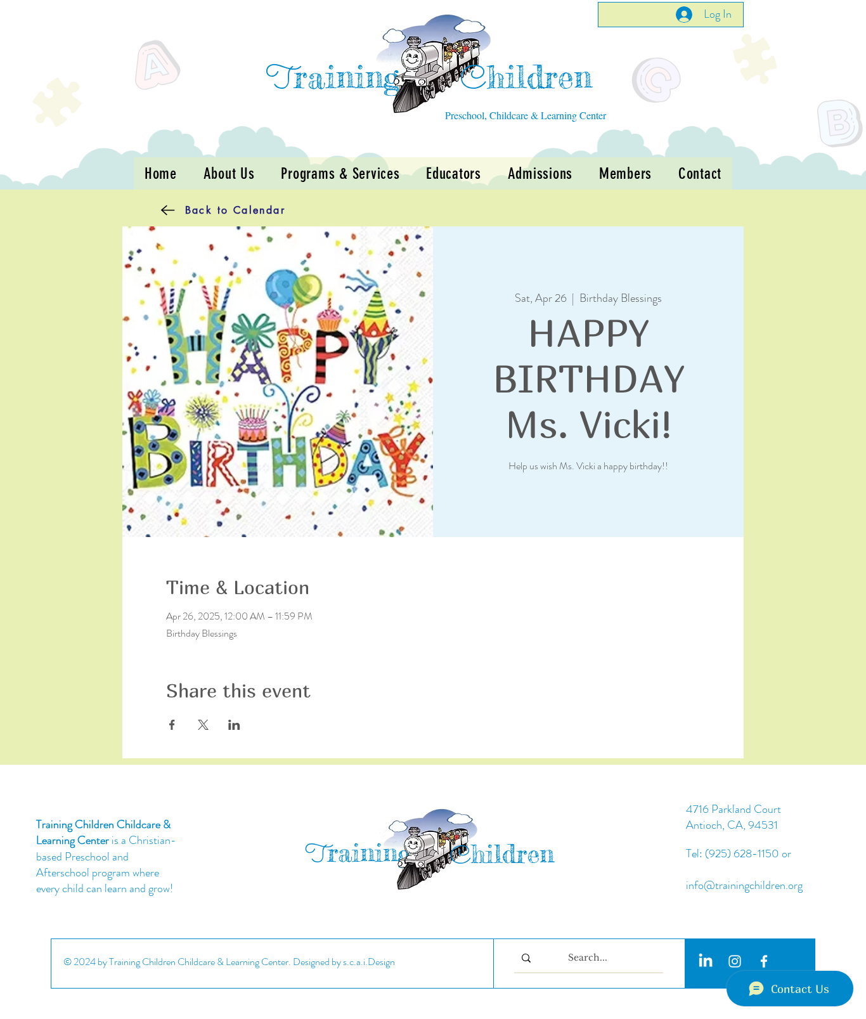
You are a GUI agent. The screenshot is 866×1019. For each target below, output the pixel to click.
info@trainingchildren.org (744, 885)
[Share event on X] (203, 725)
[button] (340, 173)
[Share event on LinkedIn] (234, 725)
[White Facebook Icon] (764, 961)
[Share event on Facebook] (172, 725)
